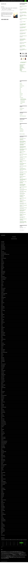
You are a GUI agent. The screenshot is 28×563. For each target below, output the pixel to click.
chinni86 (8, 10)
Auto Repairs (2, 263)
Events (2, 336)
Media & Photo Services (3, 395)
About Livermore (3, 246)
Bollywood (16, 552)
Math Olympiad (3, 391)
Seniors (2, 476)
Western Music (3, 531)
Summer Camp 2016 (3, 557)
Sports (2, 498)
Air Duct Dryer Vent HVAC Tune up (5, 254)
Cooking (2, 301)
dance (7, 553)
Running (2, 468)
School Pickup (12, 556)
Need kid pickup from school (23, 42)
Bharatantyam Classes (12, 552)
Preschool (2, 439)
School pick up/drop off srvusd (23, 189)
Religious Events (3, 455)
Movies (2, 403)
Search (20, 92)
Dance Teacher (2, 306)
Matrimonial (2, 392)
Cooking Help (2, 302)
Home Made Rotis (22, 67)
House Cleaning (3, 365)
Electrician (2, 331)
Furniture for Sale (3, 344)
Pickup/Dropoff (3, 433)
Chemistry (2, 285)
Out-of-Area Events (3, 421)
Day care (15, 553)
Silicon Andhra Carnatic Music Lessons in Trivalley (23, 149)
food (25, 553)
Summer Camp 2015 (23, 556)
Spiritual (2, 497)
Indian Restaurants (22, 108)
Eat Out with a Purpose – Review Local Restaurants (23, 99)
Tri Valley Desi (21, 97)
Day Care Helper (3, 310)
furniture (5, 19)
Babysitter (19, 551)
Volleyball (2, 527)
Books (1, 275)
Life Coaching (2, 378)
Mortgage (21, 70)
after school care (8, 551)
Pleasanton (21, 554)
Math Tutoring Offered (22, 193)
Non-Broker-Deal (3, 412)
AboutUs (21, 83)
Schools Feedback (3, 472)
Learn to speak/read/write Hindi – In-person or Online (23, 39)
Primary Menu (27, 1)
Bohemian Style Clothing (14, 238)
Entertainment (23, 553)
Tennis (2, 511)
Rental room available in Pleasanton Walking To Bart (23, 141)
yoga (8, 558)
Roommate (2, 467)
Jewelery (2, 369)
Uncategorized (2, 524)
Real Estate (2, 450)
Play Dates (2, 434)
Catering (2, 284)
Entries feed (21, 128)
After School (2, 251)
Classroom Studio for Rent (4, 293)
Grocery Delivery (3, 349)
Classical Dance (3, 289)
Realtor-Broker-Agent (3, 451)
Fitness (2, 340)
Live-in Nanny (2, 379)
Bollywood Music (3, 272)
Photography (2, 429)
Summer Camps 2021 (4, 558)
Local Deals (21, 114)
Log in (20, 127)
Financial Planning (3, 339)
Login (20, 89)
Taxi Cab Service (3, 507)
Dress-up (2, 323)
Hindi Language (3, 361)
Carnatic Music (20, 552)
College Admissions (3, 297)
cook (25, 552)
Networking (2, 409)
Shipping (2, 480)
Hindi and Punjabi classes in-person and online (23, 163)
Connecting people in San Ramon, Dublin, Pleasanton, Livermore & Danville (12, 0)
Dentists (2, 315)
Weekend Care (2, 528)
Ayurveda (2, 264)
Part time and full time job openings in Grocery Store (23, 146)
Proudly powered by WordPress (4, 561)
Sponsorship (21, 93)
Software (2, 490)
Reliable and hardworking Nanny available (23, 24)
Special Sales (2, 494)
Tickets (2, 515)
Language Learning (3, 374)
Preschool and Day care (3, 556)
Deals (1, 311)
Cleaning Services (3, 294)
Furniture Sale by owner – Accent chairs (9, 8)
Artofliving (16, 551)
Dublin (20, 553)
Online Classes (2, 416)
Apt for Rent (2, 255)
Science (2, 473)
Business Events (3, 276)
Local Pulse (2, 382)
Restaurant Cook (3, 459)
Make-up (2, 383)
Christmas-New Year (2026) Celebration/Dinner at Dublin (23, 222)
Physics (2, 430)
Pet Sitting (2, 426)
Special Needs (2, 493)
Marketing (2, 386)
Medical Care (2, 396)
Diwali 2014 (17, 553)
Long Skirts (21, 109)
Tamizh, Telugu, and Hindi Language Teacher (22, 144)
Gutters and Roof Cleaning (4, 352)
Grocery (2, 348)
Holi (1, 362)
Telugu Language (3, 510)
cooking (2, 553)
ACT (1, 250)
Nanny (2, 408)
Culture (2, 305)
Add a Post (21, 84)
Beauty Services (21, 65)
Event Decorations (3, 335)
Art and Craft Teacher (3, 258)
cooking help (4, 553)
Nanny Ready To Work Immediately (22, 195)
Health (2, 356)
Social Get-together (3, 489)
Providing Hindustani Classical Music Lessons (23, 27)
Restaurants (21, 69)
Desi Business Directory (22, 64)
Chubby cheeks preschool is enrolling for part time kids (23, 179)
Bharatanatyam (3, 552)
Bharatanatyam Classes (7, 552)
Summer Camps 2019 (22, 557)
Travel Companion (3, 519)
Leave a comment (12, 10)
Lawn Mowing (2, 375)
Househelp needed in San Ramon (23, 30)
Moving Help (2, 404)
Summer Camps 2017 (10, 557)
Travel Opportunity (3, 520)
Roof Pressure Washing (3, 464)
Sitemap (21, 103)
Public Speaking (3, 446)
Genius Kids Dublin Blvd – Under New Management (23, 184)
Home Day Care (21, 66)
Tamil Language (3, 506)
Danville (9, 553)
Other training (2, 420)
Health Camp (2, 357)
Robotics (2, 463)
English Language (3, 332)
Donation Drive (3, 322)
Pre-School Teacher (3, 438)
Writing (2, 532)
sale (7, 19)
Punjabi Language (3, 447)
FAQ (20, 88)
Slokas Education (3, 484)
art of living (12, 551)
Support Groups (3, 502)
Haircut (2, 353)
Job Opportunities (3, 370)
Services (2, 477)
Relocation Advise (3, 456)
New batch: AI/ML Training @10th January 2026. (23, 210)
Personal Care (2, 425)
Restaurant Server (3, 460)
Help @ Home (2, 358)
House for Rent (3, 366)
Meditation (2, 399)
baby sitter (22, 551)
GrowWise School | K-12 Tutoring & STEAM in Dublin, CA (23, 169)
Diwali (2, 318)
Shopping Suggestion (3, 481)
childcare (23, 552)
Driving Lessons (3, 327)
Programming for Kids (3, 443)
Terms (20, 96)
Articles (2, 259)
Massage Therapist (3, 387)
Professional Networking (4, 442)
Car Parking (2, 281)
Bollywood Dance (3, 271)
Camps (2, 280)
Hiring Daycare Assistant (22, 212)
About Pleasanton (3, 247)
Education (2, 328)
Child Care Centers (3, 288)
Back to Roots (2, 267)
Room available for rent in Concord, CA (23, 139)
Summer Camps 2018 (17, 557)
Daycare (12, 553)
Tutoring (2, 523)
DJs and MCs (2, 319)
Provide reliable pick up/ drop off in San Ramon (23, 12)
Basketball (2, 268)
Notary (2, 413)
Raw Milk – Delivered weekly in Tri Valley (23, 49)
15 (21, 542)
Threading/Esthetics (3, 514)
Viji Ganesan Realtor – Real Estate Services (23, 16)
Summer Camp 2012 (19, 556)
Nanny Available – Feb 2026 (23, 191)
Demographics (2, 314)
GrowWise (24, 21)
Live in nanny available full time (23, 33)
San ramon (9, 556)
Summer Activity (15, 556)
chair (2, 19)
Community (2, 298)
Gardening (2, 345)
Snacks (2, 485)
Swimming (2, 503)
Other (1, 417)
